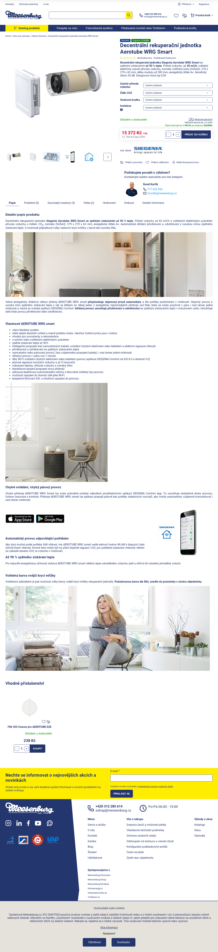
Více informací (109, 927)
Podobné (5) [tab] (31, 202)
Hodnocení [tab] (109, 202)
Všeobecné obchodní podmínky (145, 830)
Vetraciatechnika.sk (97, 893)
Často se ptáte (135, 852)
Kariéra (92, 841)
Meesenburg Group (97, 879)
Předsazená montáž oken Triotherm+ (143, 28)
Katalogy (199, 824)
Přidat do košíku (196, 134)
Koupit (37, 748)
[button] (26, 748)
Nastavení (109, 933)
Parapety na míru (67, 28)
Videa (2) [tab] (88, 202)
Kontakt (92, 835)
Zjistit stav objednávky (140, 857)
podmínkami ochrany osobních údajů (155, 786)
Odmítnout (94, 942)
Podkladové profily (185, 28)
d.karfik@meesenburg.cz (162, 193)
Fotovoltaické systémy (99, 28)
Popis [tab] (12, 202)
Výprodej (199, 835)
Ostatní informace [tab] (153, 202)
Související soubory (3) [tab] (61, 202)
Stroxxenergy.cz (95, 888)
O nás (46, 4)
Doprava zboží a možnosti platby (146, 824)
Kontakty (9, 4)
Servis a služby (97, 824)
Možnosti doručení (203, 119)
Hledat (129, 15)
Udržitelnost (95, 857)
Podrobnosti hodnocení (165, 58)
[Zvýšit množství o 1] (178, 134)
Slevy (197, 830)
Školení (92, 852)
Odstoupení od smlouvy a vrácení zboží (150, 841)
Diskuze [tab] (129, 202)
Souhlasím (123, 942)
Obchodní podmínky (28, 4)
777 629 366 (154, 189)
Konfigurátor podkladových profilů (147, 846)
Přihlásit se (121, 793)
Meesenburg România (98, 884)
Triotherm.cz (94, 897)
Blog (90, 846)
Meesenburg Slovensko (99, 875)
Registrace (204, 4)
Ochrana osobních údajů (141, 835)
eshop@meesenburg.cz (113, 810)
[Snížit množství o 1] (168, 134)
